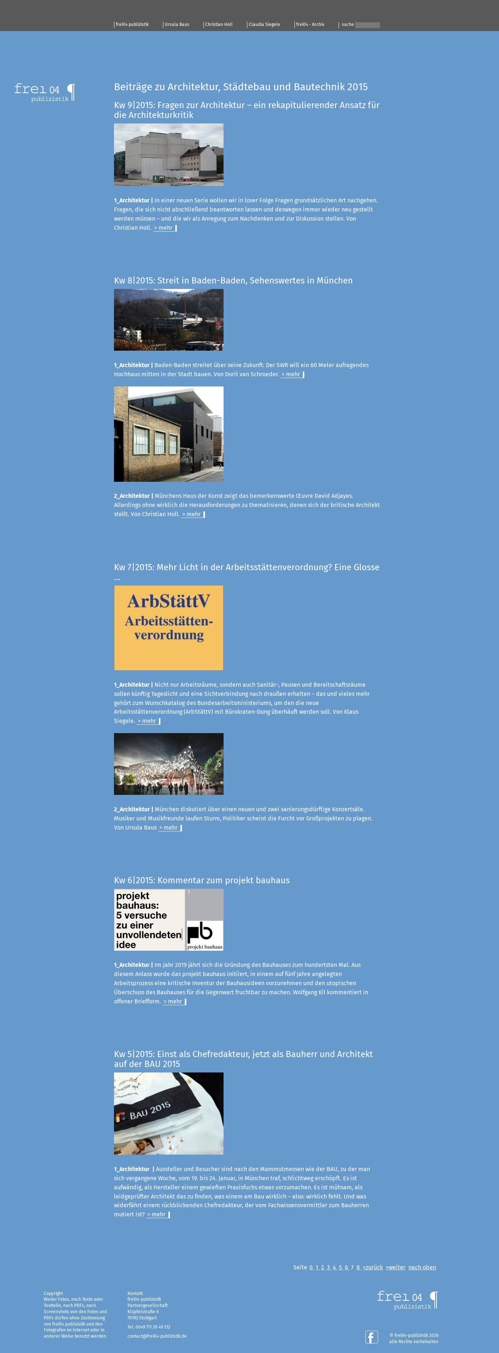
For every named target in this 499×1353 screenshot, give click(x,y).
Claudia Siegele (264, 25)
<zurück (373, 1267)
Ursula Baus (177, 25)
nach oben (422, 1267)
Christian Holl (219, 25)
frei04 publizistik (132, 25)
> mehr (163, 228)
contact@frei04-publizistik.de (157, 1336)
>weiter (395, 1267)
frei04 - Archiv (310, 25)
